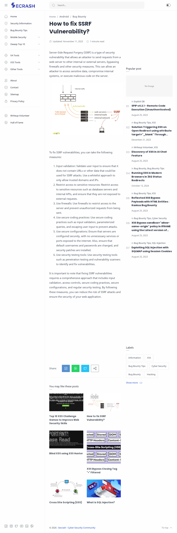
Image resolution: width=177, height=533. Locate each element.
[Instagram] (11, 526)
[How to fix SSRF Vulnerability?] (104, 402)
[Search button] (53, 5)
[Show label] (134, 383)
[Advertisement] (85, 332)
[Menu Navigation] (6, 5)
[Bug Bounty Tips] (142, 122)
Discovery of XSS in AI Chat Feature (149, 153)
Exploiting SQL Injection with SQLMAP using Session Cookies (152, 249)
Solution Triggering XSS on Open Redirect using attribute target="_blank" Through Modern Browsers (152, 131)
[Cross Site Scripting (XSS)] (66, 488)
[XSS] (154, 122)
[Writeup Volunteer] (143, 147)
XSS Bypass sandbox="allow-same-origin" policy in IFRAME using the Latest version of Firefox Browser (151, 226)
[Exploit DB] (139, 101)
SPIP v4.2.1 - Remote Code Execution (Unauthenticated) (151, 107)
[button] (168, 5)
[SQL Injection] (159, 243)
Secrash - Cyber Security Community (76, 527)
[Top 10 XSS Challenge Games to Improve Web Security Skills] (66, 402)
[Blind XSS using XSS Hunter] (66, 439)
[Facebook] (6, 526)
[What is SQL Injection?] (104, 488)
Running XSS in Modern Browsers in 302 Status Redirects (147, 176)
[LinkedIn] (27, 526)
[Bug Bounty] (140, 168)
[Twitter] (16, 526)
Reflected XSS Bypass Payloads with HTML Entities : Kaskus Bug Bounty (150, 201)
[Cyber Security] (159, 218)
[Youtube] (21, 526)
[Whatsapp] (32, 526)
